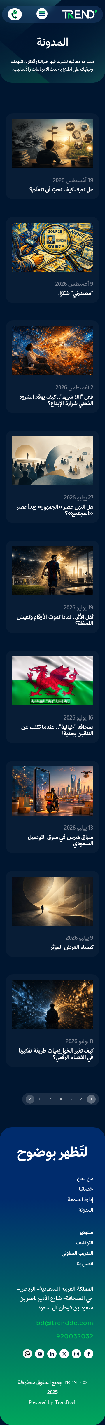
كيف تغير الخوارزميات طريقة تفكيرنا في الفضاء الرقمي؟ (56, 1054)
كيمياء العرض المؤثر (72, 948)
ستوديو (86, 1233)
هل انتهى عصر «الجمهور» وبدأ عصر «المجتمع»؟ (55, 510)
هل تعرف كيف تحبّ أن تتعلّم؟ (61, 190)
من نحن (85, 1179)
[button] (15, 14)
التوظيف (84, 1243)
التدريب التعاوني (77, 1254)
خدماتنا (86, 1190)
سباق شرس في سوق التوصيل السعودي (60, 841)
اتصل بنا (85, 1264)
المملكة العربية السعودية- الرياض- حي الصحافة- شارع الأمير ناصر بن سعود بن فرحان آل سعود (55, 1299)
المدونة (86, 1211)
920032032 (74, 1336)
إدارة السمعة (80, 1200)
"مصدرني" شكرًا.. (75, 294)
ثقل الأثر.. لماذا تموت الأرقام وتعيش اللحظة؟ (55, 620)
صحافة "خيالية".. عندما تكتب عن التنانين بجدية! (57, 730)
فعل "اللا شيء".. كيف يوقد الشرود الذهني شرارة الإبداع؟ (56, 400)
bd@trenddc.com (64, 1323)
